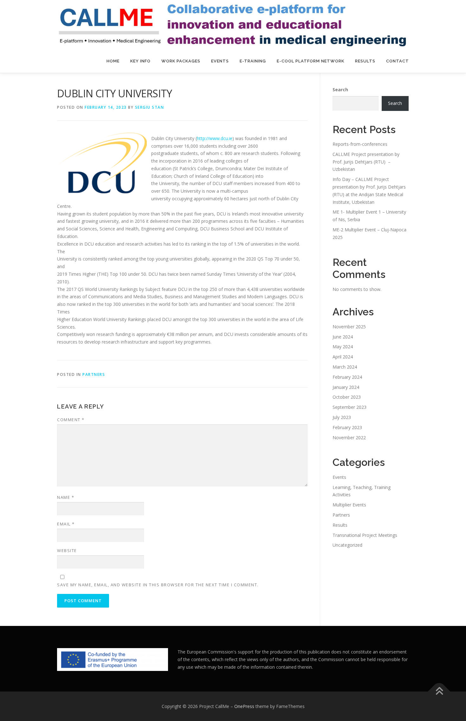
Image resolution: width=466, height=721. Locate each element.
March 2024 (345, 367)
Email (66, 524)
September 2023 (349, 407)
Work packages (180, 61)
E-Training (253, 61)
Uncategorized (347, 545)
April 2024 (343, 357)
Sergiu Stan (149, 107)
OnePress (244, 706)
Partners (93, 374)
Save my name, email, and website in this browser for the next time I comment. (158, 585)
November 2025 (349, 327)
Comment (71, 419)
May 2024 (343, 347)
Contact (397, 61)
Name (65, 497)
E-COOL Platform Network (310, 61)
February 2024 (347, 377)
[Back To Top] (439, 691)
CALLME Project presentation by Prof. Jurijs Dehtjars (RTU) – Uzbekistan (366, 161)
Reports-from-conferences (360, 144)
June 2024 (343, 337)
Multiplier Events (349, 505)
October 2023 (347, 397)
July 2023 (342, 417)
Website (67, 550)
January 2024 (346, 387)
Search (340, 90)
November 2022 (349, 438)
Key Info (140, 61)
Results (365, 61)
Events (220, 61)
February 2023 (347, 427)
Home (113, 61)
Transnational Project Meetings (365, 535)
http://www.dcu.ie (214, 138)
